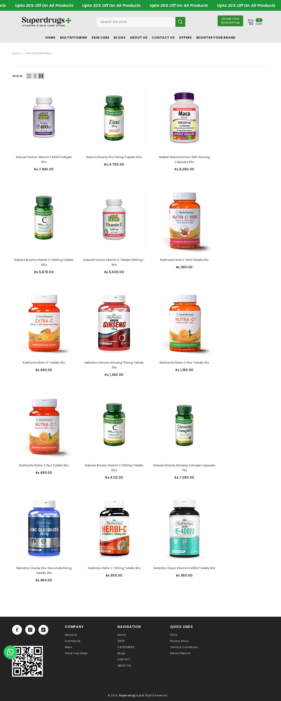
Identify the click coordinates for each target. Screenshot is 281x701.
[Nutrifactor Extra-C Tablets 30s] (44, 324)
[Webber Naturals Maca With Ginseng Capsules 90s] (184, 118)
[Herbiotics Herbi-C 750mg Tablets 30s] (114, 529)
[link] (27, 661)
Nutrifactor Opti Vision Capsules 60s (51, 683)
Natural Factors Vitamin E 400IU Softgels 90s (44, 159)
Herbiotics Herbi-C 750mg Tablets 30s (114, 568)
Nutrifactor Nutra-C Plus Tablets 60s (184, 362)
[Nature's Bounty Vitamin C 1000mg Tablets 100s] (44, 221)
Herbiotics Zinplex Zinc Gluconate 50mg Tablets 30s (44, 570)
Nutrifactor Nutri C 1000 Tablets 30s (184, 260)
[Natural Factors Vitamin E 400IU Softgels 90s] (44, 118)
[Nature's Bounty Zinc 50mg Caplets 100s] (114, 118)
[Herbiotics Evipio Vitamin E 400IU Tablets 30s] (184, 529)
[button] (29, 76)
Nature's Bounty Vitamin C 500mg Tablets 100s (114, 467)
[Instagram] (30, 630)
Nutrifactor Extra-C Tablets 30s (44, 362)
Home (16, 53)
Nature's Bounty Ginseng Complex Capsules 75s (184, 467)
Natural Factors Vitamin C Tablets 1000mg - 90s (114, 262)
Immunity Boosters (38, 53)
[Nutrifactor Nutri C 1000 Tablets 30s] (184, 221)
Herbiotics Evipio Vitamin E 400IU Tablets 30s (184, 568)
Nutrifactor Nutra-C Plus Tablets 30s (44, 465)
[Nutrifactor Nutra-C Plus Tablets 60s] (184, 324)
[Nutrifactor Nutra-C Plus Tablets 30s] (44, 427)
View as (17, 76)
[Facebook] (17, 630)
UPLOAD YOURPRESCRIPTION (230, 21)
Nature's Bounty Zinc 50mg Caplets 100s (114, 157)
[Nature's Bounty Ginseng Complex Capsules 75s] (184, 427)
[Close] (84, 673)
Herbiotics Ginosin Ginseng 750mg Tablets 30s (114, 365)
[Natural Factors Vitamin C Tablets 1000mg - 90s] (114, 221)
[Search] (141, 22)
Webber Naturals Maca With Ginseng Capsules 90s (184, 159)
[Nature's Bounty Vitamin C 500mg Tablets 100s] (114, 427)
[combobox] (136, 22)
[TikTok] (43, 630)
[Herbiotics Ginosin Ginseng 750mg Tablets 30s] (114, 324)
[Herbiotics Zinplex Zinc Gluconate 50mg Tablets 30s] (44, 529)
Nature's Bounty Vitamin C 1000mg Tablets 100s (44, 262)
